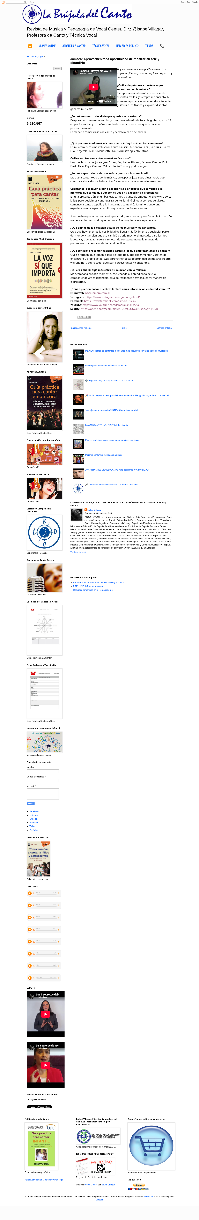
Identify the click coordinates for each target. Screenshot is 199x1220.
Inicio (124, 328)
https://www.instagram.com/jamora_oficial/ (113, 297)
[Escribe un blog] (81, 317)
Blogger (99, 1199)
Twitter (32, 826)
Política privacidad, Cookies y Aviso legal (43, 1179)
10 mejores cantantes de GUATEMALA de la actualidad (111, 410)
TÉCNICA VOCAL (101, 46)
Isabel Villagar (94, 510)
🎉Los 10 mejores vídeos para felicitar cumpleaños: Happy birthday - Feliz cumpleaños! (127, 395)
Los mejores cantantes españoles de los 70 (105, 365)
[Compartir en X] (84, 317)
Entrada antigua (164, 328)
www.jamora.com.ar (97, 293)
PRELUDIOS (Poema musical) (88, 586)
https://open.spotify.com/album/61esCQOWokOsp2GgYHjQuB (119, 309)
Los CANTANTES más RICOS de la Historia (106, 425)
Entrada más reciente (81, 328)
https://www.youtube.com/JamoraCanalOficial (111, 305)
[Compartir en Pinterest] (89, 317)
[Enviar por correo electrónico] (78, 317)
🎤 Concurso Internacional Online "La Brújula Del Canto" (112, 484)
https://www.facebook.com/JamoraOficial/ (110, 301)
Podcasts (33, 822)
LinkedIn (33, 819)
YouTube (33, 830)
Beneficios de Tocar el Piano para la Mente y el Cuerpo (99, 582)
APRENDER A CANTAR (74, 46)
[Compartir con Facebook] (87, 317)
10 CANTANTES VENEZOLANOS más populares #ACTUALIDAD (117, 469)
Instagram (34, 815)
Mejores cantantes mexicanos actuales (104, 455)
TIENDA (149, 46)
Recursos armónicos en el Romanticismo (93, 590)
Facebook (34, 811)
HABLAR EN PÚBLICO (127, 46)
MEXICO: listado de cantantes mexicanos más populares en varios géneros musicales (126, 351)
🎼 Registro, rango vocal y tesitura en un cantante (109, 380)
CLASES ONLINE (47, 46)
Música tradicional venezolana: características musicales (112, 440)
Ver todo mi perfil (78, 552)
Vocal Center (91, 1184)
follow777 (148, 1196)
